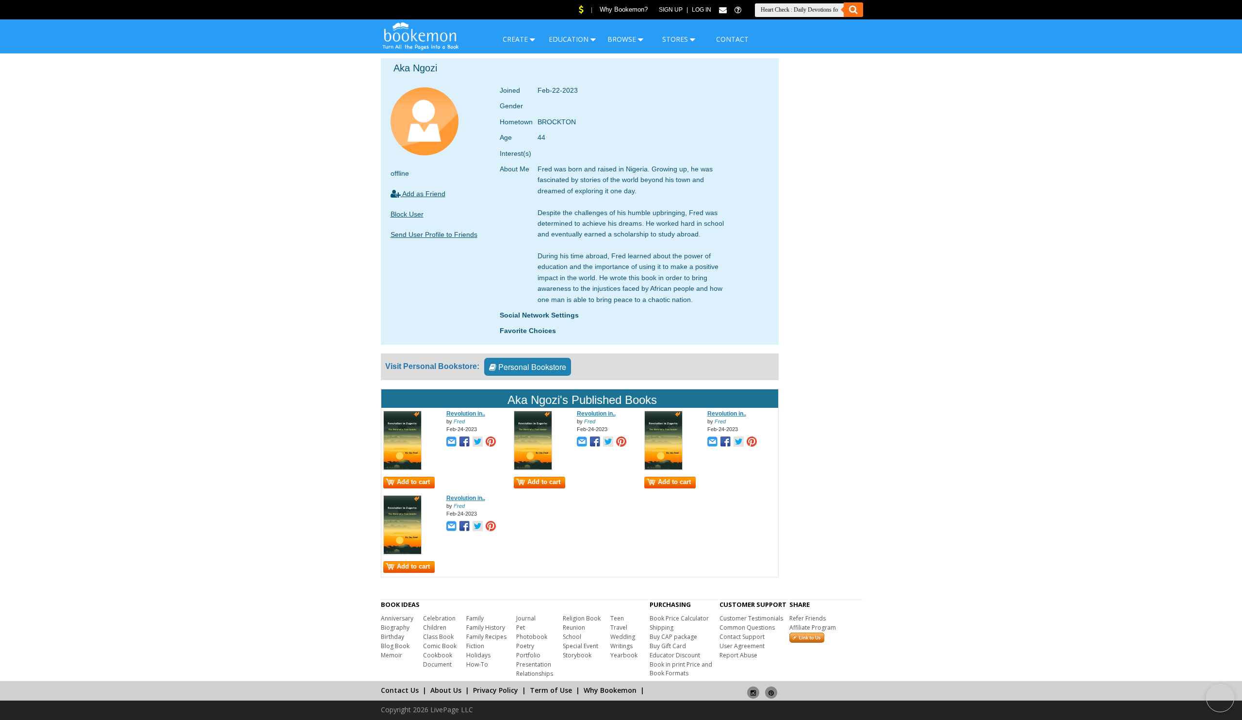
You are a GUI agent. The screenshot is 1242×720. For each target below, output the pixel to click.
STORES (676, 39)
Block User (407, 214)
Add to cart (413, 482)
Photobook (531, 637)
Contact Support (742, 637)
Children (434, 627)
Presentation (533, 664)
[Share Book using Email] (451, 442)
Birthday (392, 637)
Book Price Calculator (679, 618)
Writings (621, 646)
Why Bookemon (610, 690)
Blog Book (395, 646)
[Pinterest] (771, 688)
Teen (617, 618)
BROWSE (622, 39)
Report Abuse (738, 655)
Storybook (577, 655)
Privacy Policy (495, 690)
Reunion (574, 627)
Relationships (534, 674)
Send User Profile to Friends (434, 234)
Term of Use (551, 690)
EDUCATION (569, 39)
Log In (701, 9)
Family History (485, 627)
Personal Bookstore (531, 366)
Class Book (438, 637)
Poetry (525, 646)
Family (475, 618)
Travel (618, 627)
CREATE (516, 39)
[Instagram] (753, 688)
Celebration (439, 618)
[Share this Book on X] (478, 442)
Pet (520, 627)
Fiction (475, 646)
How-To (477, 664)
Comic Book (440, 646)
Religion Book (582, 618)
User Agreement (742, 646)
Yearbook (623, 655)
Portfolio (528, 655)
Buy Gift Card (668, 646)
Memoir (391, 655)
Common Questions (747, 627)
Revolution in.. (465, 413)
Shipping (661, 627)
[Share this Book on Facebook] (464, 442)
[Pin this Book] (491, 442)
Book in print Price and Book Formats (681, 668)
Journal (526, 618)
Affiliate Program (812, 627)
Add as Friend (423, 194)
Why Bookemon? (624, 9)
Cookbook (437, 655)
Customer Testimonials (751, 618)
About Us (445, 690)
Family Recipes (486, 637)
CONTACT (732, 39)
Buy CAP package (673, 637)
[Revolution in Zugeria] (402, 468)
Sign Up (671, 9)
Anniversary (397, 618)
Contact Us (400, 690)
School (572, 637)
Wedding (622, 637)
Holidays (478, 655)
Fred (459, 421)
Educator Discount (675, 655)
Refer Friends (807, 618)
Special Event (580, 646)
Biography (395, 627)
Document (437, 664)
